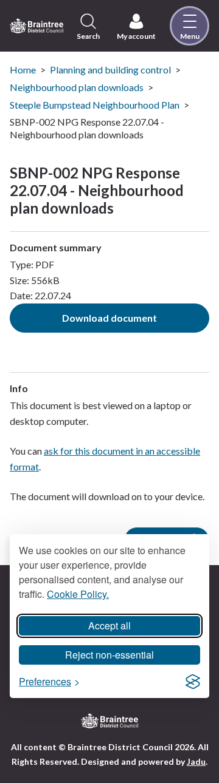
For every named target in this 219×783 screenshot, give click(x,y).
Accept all (109, 625)
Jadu (196, 761)
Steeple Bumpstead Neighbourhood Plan (94, 104)
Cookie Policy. (78, 594)
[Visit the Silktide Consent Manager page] (193, 681)
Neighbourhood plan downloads (77, 87)
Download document (109, 318)
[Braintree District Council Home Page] (36, 25)
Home (23, 69)
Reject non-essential (109, 655)
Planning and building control (110, 69)
